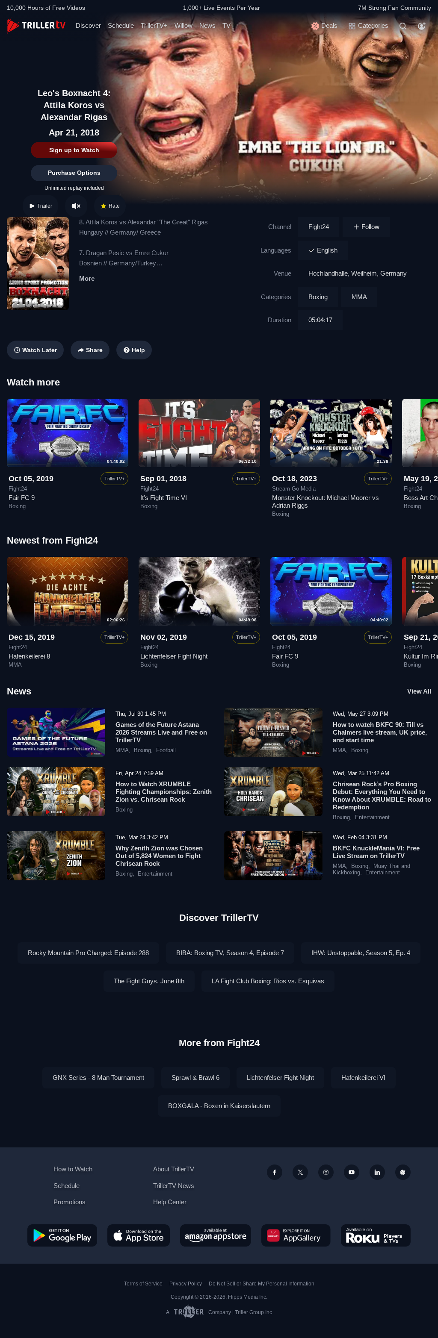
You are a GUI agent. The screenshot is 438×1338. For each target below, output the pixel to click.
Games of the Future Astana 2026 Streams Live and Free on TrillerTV (161, 732)
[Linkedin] (377, 1172)
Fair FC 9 (22, 497)
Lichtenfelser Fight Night (173, 656)
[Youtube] (351, 1172)
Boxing (318, 296)
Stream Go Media (294, 489)
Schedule (121, 25)
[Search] (403, 26)
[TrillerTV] (36, 25)
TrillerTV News (173, 1185)
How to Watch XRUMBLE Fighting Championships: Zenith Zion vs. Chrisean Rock (163, 791)
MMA (359, 296)
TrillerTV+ (154, 25)
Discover (88, 25)
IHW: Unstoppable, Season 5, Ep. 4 (360, 952)
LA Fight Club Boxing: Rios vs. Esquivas (268, 981)
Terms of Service (143, 1284)
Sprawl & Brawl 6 (195, 1077)
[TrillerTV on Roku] (376, 1235)
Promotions (69, 1202)
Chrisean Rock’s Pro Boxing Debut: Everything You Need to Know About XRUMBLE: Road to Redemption (382, 795)
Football (166, 750)
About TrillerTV (173, 1169)
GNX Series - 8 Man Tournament (98, 1077)
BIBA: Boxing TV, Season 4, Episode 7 (230, 952)
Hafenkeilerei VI (363, 1077)
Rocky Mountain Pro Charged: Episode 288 (88, 952)
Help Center (169, 1202)
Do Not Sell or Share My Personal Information (261, 1284)
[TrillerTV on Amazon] (215, 1235)
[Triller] (403, 1172)
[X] (300, 1172)
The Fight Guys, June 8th (149, 981)
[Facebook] (274, 1172)
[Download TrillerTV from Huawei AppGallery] (296, 1235)
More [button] (87, 278)
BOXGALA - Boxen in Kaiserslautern (219, 1105)
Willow (183, 25)
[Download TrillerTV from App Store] (138, 1235)
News (207, 25)
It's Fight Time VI (163, 497)
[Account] (421, 26)
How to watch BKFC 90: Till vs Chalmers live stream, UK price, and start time (380, 732)
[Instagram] (326, 1172)
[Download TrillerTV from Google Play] (62, 1235)
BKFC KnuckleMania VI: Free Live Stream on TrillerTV (376, 851)
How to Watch (72, 1169)
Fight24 (318, 226)
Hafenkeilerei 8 (29, 656)
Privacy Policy (185, 1284)
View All (419, 691)
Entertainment (372, 817)
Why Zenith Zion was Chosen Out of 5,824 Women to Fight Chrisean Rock (159, 855)
